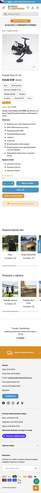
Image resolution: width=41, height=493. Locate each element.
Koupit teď (20, 190)
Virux (29, 98)
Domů (3, 30)
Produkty (7, 98)
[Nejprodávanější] (29, 243)
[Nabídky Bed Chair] (29, 289)
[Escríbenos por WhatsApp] (36, 481)
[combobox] (20, 14)
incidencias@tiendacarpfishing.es (20, 378)
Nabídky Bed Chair (28, 301)
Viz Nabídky (20, 338)
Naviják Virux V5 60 (12, 30)
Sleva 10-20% (19, 98)
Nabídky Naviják (9, 94)
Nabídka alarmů (10, 300)
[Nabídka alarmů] (10, 289)
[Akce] (10, 243)
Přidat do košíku (27, 183)
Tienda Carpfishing (11, 487)
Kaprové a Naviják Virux (12, 90)
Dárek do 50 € (16, 85)
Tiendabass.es (10, 396)
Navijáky (22, 94)
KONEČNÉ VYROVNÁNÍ (20, 21)
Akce (6, 85)
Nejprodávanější (29, 254)
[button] (37, 7)
